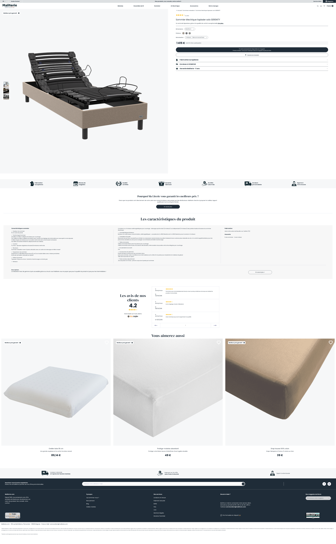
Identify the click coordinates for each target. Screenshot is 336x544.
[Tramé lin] (183, 33)
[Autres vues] (6, 78)
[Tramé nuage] (190, 33)
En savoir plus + (260, 272)
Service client (317, 1)
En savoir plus (168, 207)
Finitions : (178, 33)
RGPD (155, 504)
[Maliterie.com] (28, 6)
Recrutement (90, 501)
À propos (89, 494)
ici (240, 515)
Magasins (330, 1)
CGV (155, 510)
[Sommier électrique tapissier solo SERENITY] (6, 84)
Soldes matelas (91, 507)
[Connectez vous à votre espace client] (321, 6)
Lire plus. (221, 23)
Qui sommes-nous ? (92, 498)
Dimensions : (180, 29)
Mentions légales (159, 513)
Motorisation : (180, 37)
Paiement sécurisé (159, 501)
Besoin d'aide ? (225, 494)
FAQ (155, 507)
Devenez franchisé (159, 516)
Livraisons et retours (160, 498)
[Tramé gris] (186, 33)
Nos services (158, 494)
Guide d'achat (15, 1)
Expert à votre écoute (283, 473)
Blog (87, 504)
